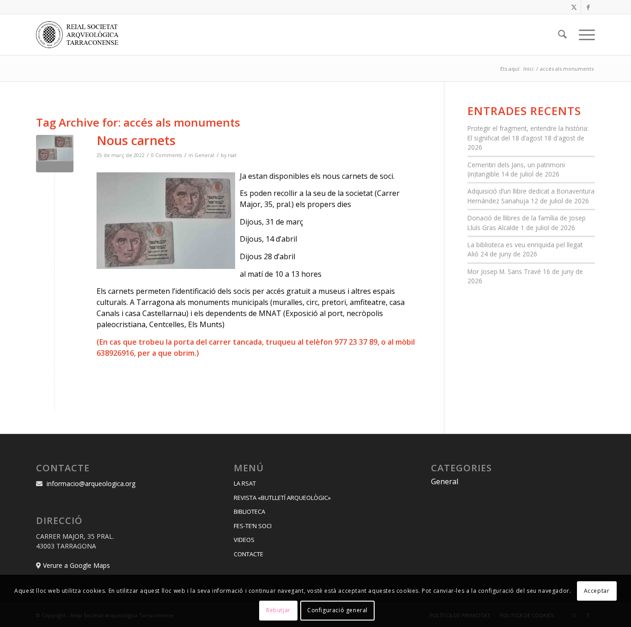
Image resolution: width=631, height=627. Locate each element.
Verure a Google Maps (76, 565)
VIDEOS (244, 540)
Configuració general (337, 611)
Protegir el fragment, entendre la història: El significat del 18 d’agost (528, 133)
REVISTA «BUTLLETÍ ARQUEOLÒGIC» (282, 497)
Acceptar (597, 591)
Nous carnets (136, 140)
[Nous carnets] (54, 153)
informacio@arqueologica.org (91, 483)
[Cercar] (562, 34)
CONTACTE (248, 554)
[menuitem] (562, 34)
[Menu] (584, 34)
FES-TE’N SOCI (253, 526)
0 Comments (166, 155)
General (204, 155)
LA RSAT (245, 483)
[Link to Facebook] (588, 7)
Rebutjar (278, 611)
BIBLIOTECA (249, 511)
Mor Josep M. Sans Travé (504, 271)
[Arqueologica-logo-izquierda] (80, 34)
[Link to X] (574, 7)
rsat (232, 155)
